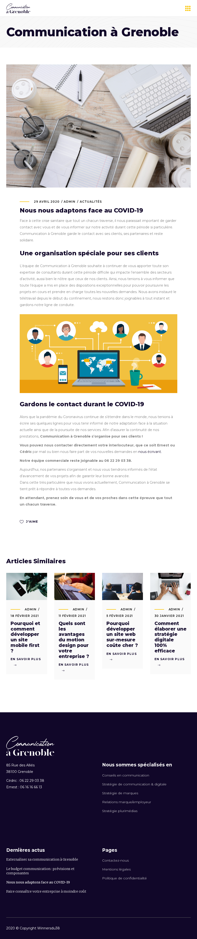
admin (69, 201)
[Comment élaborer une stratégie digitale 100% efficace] (170, 586)
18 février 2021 (25, 616)
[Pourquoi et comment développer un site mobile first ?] (26, 586)
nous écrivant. (150, 452)
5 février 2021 (119, 616)
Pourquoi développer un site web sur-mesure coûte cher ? (122, 634)
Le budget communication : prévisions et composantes (40, 871)
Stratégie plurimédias (119, 811)
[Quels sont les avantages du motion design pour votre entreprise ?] (74, 586)
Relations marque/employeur (126, 802)
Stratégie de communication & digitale (134, 784)
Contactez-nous (115, 860)
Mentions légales (116, 869)
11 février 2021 (72, 616)
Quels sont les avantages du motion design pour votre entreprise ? (74, 640)
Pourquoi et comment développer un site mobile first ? (25, 637)
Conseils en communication (125, 775)
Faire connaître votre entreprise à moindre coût (46, 891)
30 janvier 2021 (169, 616)
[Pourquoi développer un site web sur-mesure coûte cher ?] (122, 586)
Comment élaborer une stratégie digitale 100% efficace (170, 637)
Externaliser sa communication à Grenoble (42, 859)
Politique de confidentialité (124, 878)
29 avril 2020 (46, 201)
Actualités (91, 201)
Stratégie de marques (120, 793)
